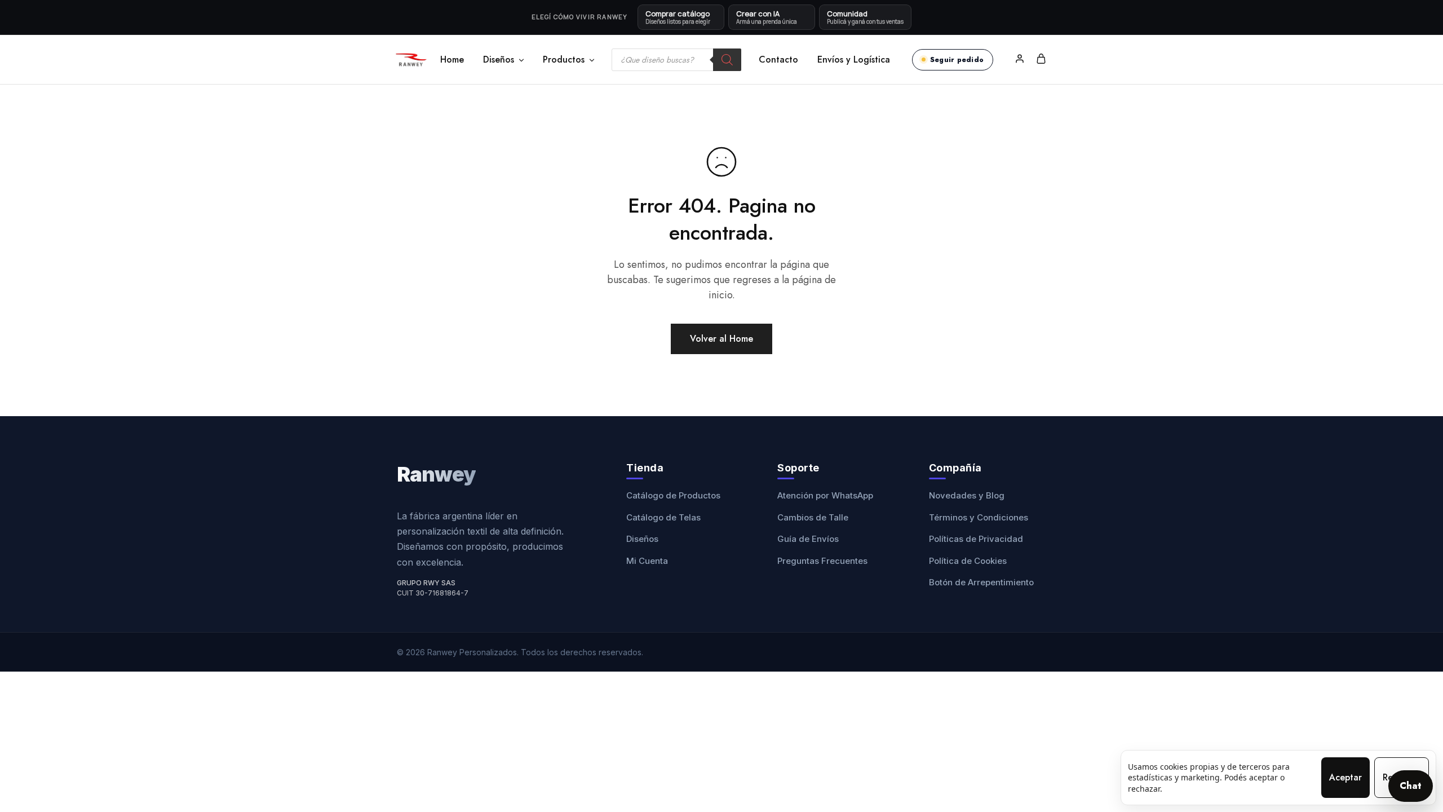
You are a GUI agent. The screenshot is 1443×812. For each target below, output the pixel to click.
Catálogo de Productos (673, 495)
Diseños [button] (498, 60)
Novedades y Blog (966, 495)
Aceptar (1345, 777)
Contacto (778, 60)
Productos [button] (564, 60)
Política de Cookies (968, 560)
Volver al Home (721, 338)
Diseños (642, 538)
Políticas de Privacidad (976, 538)
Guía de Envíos (808, 538)
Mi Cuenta (647, 560)
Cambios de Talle (812, 517)
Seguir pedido (957, 60)
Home (452, 60)
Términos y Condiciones (978, 517)
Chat (1411, 785)
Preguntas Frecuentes (822, 560)
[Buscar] (727, 59)
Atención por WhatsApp (825, 495)
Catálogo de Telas (663, 517)
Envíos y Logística (853, 60)
